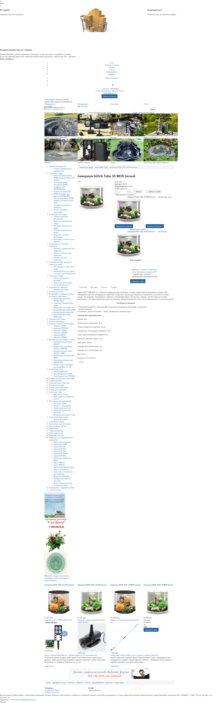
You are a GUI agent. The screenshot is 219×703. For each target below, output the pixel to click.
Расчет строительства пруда (143, 112)
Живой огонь (54, 428)
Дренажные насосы (61, 394)
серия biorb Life (59, 446)
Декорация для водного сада (64, 415)
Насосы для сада (55, 392)
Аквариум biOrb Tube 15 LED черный (59, 585)
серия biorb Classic (61, 453)
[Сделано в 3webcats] (137, 688)
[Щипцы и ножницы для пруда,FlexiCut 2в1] (125, 637)
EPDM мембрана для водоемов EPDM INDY (62, 195)
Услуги (146, 104)
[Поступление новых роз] (55, 534)
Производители (112, 72)
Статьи (111, 69)
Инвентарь (115, 104)
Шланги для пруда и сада (58, 417)
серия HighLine (59, 462)
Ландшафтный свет (56, 435)
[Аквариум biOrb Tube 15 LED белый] (92, 602)
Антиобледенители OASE (63, 374)
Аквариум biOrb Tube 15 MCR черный (126, 585)
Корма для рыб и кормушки (59, 383)
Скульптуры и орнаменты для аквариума (63, 472)
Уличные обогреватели (57, 166)
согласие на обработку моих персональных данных (144, 270)
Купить (138, 191)
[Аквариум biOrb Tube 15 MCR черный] (125, 602)
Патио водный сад (56, 433)
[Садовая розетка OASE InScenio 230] (58, 635)
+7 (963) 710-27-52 (117, 91)
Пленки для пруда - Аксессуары (61, 210)
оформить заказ (151, 630)
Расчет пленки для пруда (53, 112)
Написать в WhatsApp (110, 88)
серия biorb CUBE (60, 444)
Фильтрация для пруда (57, 214)
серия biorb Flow (60, 449)
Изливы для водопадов (57, 389)
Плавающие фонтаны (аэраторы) (61, 378)
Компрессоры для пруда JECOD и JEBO (63, 352)
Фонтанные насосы (56, 291)
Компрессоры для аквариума (60, 258)
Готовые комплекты (61, 485)
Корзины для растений (62, 408)
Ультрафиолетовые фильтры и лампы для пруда (60, 263)
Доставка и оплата (112, 65)
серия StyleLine (59, 465)
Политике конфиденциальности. (24, 699)
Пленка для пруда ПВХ (62, 191)
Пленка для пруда (56, 173)
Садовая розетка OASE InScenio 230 (58, 620)
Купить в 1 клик (154, 191)
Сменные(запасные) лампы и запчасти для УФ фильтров (64, 272)
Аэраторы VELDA (60, 330)
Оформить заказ (138, 281)
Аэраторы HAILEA (60, 333)
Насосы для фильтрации (63, 282)
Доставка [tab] (94, 287)
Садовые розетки (55, 380)
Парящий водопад (56, 430)
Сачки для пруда (60, 403)
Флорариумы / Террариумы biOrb (61, 487)
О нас (112, 63)
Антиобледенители (56, 369)
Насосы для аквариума (62, 442)
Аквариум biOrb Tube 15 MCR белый (158, 585)
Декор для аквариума (62, 476)
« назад (80, 362)
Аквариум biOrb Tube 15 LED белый (92, 585)
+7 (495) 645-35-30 (102, 91)
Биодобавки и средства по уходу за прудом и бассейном (61, 295)
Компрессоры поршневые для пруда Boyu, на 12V (63, 365)
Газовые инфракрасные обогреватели (63, 169)
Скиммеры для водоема (58, 287)
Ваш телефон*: (136, 260)
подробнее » (49, 666)
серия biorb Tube (60, 451)
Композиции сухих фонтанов (60, 424)
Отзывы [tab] (114, 287)
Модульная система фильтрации (61, 236)
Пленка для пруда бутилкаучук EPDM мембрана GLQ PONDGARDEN (61, 185)
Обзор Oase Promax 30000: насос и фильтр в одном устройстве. (135, 655)
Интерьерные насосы (62, 285)
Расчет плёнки (55, 490)
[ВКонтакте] (112, 80)
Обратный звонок (111, 78)
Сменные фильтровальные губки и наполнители (64, 468)
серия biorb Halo (60, 456)
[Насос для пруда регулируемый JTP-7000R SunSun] (92, 637)
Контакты (111, 74)
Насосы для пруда (56, 276)
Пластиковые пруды (56, 421)
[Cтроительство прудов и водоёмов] (54, 505)
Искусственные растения (63, 483)
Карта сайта (119, 682)
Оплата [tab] (104, 287)
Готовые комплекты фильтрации (61, 217)
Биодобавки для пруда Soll (64, 312)
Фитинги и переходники (62, 405)
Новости (80, 682)
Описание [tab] (83, 287)
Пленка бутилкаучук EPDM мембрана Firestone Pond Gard (63, 200)
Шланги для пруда (60, 419)
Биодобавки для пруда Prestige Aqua (62, 299)
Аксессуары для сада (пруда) (60, 401)
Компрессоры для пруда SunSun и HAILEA (63, 347)
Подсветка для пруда (57, 319)
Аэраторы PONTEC (61, 328)
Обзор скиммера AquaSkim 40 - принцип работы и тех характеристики (70, 655)
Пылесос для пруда (56, 321)
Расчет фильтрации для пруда (100, 112)
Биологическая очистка (57, 426)
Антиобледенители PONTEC (64, 376)
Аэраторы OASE (60, 326)
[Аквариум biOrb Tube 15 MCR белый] (158, 602)
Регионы (112, 67)
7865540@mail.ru (109, 93)
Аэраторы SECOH (60, 337)
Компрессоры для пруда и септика (62, 339)
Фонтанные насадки (56, 385)
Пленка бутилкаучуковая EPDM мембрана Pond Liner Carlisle (64, 177)
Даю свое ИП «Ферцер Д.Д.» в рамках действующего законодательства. (145, 273)
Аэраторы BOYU (60, 335)
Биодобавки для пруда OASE (64, 310)
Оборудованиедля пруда (50, 105)
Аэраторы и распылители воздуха (61, 323)
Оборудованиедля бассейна (83, 105)
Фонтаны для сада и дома (59, 387)
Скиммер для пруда (61, 289)
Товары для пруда (86, 167)
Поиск (153, 109)
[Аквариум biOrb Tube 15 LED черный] (58, 602)
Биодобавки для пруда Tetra (64, 307)
